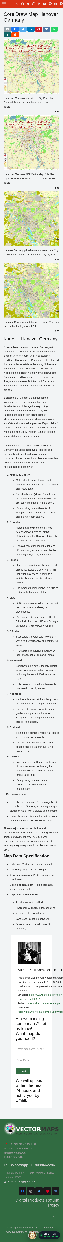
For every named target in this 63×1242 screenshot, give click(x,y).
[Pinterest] (55, 4)
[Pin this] (38, 29)
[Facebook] (22, 4)
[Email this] (7, 29)
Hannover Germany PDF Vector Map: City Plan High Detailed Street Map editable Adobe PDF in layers (30, 178)
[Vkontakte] (55, 1191)
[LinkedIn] (39, 4)
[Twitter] (28, 4)
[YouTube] (44, 4)
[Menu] (3, 4)
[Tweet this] (23, 29)
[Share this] (15, 29)
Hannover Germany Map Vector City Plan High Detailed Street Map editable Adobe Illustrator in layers (29, 102)
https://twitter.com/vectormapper (44, 1003)
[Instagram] (33, 4)
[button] (49, 1235)
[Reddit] (50, 4)
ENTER (55, 1216)
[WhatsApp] (17, 4)
